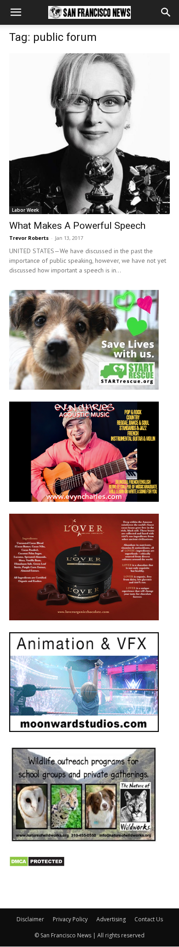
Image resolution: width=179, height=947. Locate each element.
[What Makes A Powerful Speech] (89, 133)
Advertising (111, 919)
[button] (15, 12)
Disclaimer (30, 919)
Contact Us (148, 919)
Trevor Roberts (29, 237)
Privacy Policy (70, 919)
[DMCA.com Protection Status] (37, 864)
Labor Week (25, 210)
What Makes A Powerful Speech (77, 225)
